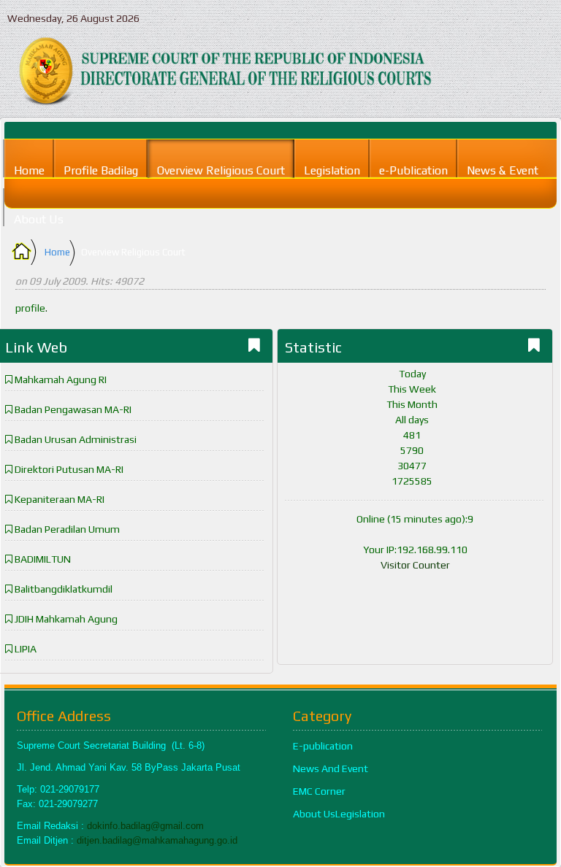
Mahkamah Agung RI (61, 379)
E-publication (323, 746)
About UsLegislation (339, 814)
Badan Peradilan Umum (67, 529)
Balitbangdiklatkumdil (63, 589)
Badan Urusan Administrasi (76, 439)
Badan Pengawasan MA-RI (73, 409)
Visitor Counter (415, 565)
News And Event (330, 768)
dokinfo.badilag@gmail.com (145, 825)
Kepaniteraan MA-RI (59, 499)
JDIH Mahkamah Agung (66, 619)
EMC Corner (319, 791)
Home (57, 252)
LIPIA (26, 649)
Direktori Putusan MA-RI (69, 469)
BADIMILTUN (43, 559)
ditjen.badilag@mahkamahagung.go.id (157, 840)
